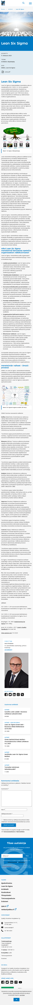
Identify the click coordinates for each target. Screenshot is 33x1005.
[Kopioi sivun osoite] (22, 695)
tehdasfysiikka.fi (7, 909)
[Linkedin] (11, 983)
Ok (16, 999)
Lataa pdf (7, 72)
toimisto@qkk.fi (9, 927)
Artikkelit (10, 9)
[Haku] (23, 3)
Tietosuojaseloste (8, 898)
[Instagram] (16, 983)
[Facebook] (2, 983)
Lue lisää (22, 995)
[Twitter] (7, 983)
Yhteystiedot (6, 895)
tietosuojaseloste (9, 831)
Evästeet (4, 901)
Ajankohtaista (6, 883)
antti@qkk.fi (8, 650)
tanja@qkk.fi (4, 945)
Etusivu (3, 9)
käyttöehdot (20, 831)
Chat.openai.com (6, 633)
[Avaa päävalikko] (30, 3)
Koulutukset (6, 892)
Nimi (3, 809)
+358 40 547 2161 (6, 947)
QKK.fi (3, 906)
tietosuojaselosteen (6, 866)
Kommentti (5, 789)
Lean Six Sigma (7, 886)
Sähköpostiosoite (6, 813)
